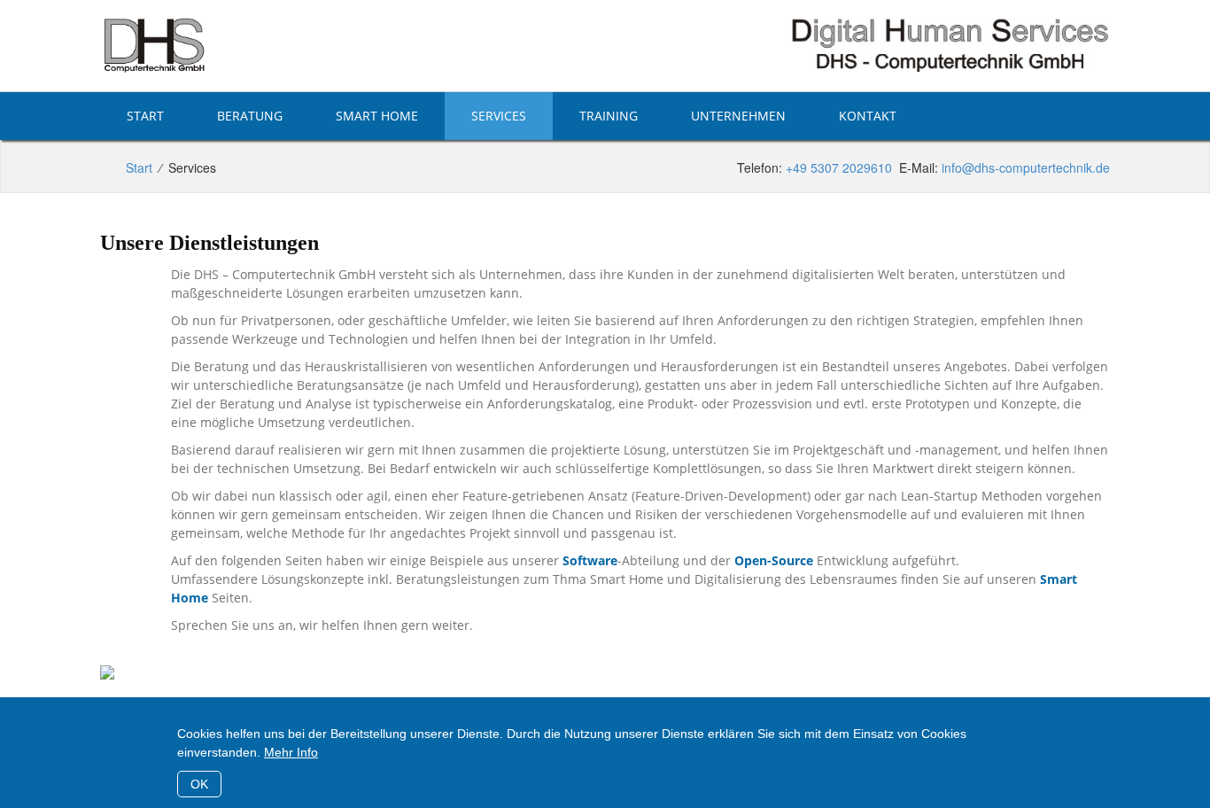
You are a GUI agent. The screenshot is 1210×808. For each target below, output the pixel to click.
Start (145, 115)
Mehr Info (291, 752)
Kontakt (867, 115)
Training (608, 115)
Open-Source (773, 560)
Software (589, 560)
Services (498, 115)
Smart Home (377, 115)
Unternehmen (738, 115)
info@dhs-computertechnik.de (1026, 167)
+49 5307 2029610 (839, 167)
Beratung (250, 115)
